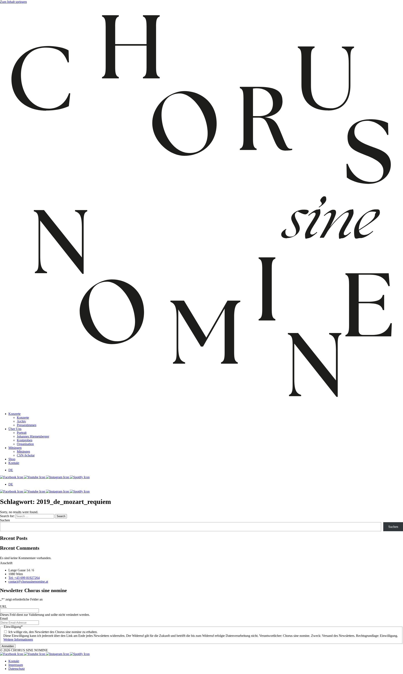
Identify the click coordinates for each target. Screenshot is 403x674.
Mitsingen (15, 448)
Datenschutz (16, 668)
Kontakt (13, 463)
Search (61, 516)
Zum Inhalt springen (13, 2)
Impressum (15, 665)
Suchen (5, 520)
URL (3, 606)
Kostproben (24, 440)
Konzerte (14, 414)
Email (4, 618)
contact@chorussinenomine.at (28, 581)
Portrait (21, 432)
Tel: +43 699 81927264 (24, 578)
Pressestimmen (26, 425)
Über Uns (14, 429)
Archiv (21, 421)
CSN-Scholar (26, 455)
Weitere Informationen (18, 639)
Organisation (25, 444)
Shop (11, 459)
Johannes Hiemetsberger (33, 436)
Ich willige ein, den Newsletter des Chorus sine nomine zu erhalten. (53, 632)
